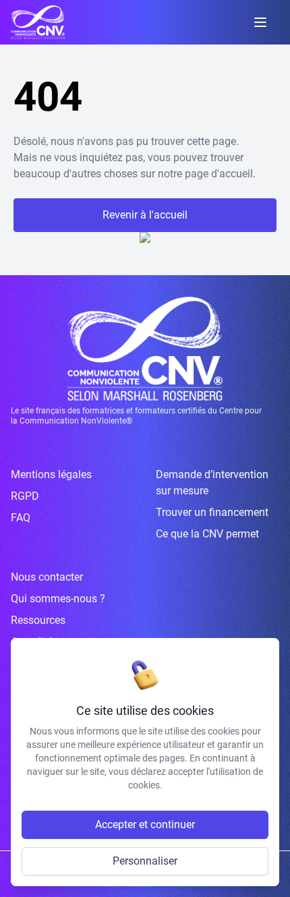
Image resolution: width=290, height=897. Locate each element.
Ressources (38, 620)
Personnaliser (145, 861)
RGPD (25, 496)
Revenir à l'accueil (145, 214)
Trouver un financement (212, 512)
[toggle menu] (260, 22)
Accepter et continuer (145, 824)
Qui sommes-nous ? (58, 598)
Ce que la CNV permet (207, 533)
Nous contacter (47, 577)
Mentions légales (51, 474)
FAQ (20, 517)
